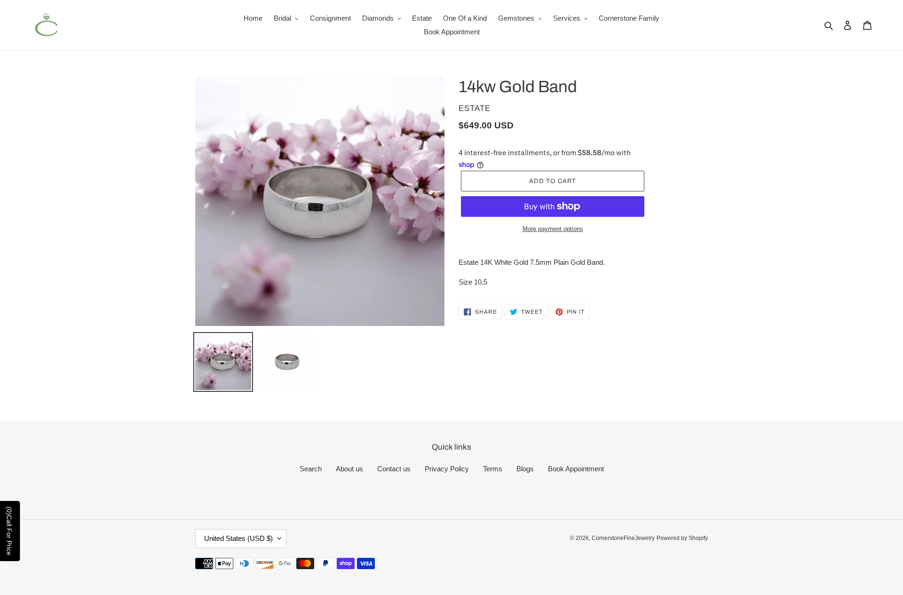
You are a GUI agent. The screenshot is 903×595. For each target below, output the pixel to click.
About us (349, 469)
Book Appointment (576, 469)
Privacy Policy (447, 469)
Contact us (394, 469)
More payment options (553, 228)
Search (311, 469)
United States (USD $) (238, 538)
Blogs (525, 469)
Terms (492, 469)
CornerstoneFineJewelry (623, 538)
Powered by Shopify (682, 538)
